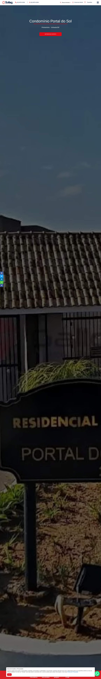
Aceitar (9, 674)
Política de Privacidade (72, 671)
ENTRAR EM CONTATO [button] (50, 34)
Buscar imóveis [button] (66, 2)
